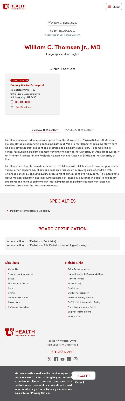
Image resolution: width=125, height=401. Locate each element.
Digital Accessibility (78, 292)
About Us (13, 269)
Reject (79, 382)
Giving (11, 292)
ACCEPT (83, 375)
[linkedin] (69, 359)
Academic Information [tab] (79, 129)
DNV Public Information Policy (84, 302)
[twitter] (49, 359)
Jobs (10, 288)
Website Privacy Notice (80, 297)
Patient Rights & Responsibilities (85, 273)
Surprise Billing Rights (79, 311)
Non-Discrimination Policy (82, 306)
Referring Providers (18, 306)
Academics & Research (20, 273)
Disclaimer (73, 288)
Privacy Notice (40, 393)
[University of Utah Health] (14, 6)
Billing (11, 278)
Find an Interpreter (18, 283)
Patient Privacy (76, 278)
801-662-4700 (22, 101)
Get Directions (23, 107)
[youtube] (62, 359)
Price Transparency (78, 269)
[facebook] (56, 359)
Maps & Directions (18, 297)
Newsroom (14, 302)
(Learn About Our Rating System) (62, 34)
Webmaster (74, 316)
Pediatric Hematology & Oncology (30, 210)
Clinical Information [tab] (45, 129)
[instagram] (75, 359)
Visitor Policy (74, 283)
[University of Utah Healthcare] (62, 332)
